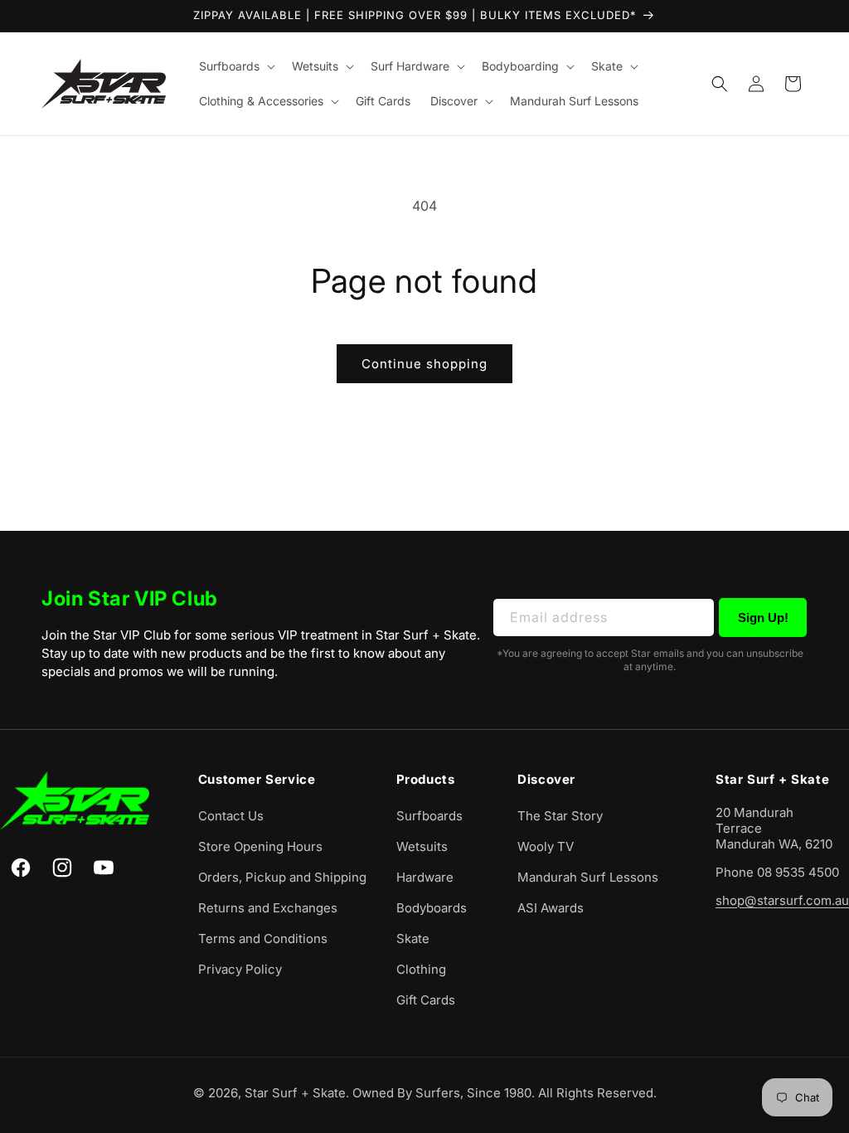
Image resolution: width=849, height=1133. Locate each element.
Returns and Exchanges (267, 908)
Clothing (421, 969)
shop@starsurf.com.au (782, 900)
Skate (412, 938)
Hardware (425, 877)
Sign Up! (763, 617)
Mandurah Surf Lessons (587, 877)
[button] (235, 66)
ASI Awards (550, 908)
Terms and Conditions (262, 938)
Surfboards (429, 816)
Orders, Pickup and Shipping (282, 877)
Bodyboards (431, 908)
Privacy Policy (240, 969)
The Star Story (560, 816)
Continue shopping (424, 364)
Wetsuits (422, 846)
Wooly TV (545, 846)
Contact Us (231, 816)
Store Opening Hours (260, 846)
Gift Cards (425, 1000)
